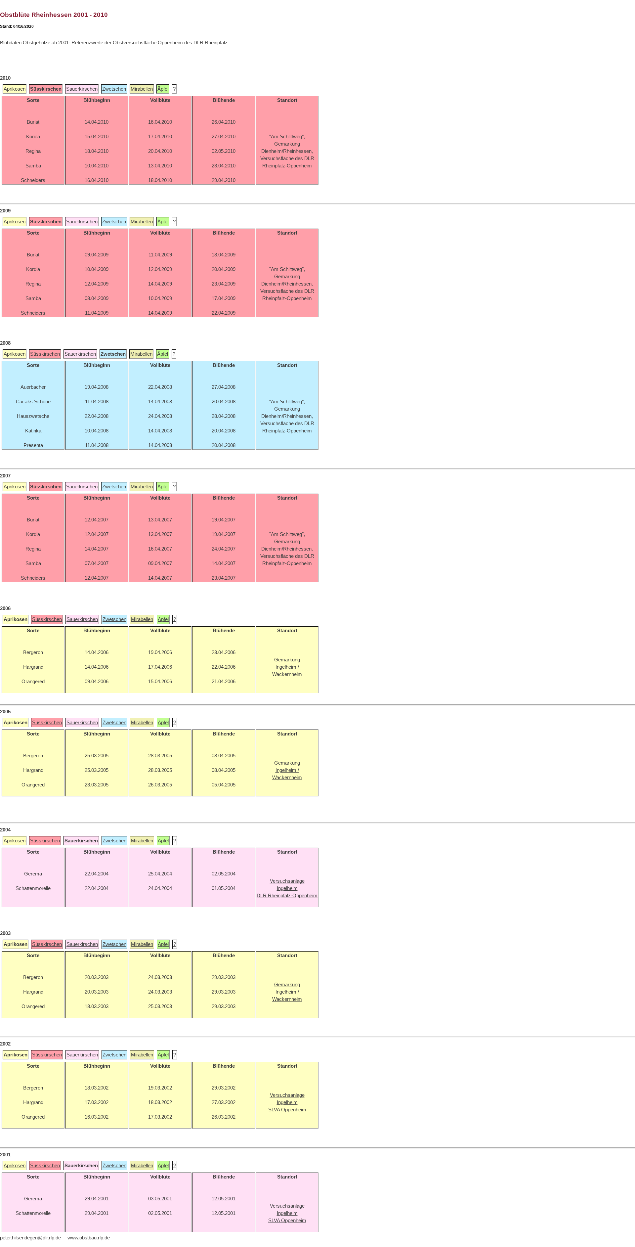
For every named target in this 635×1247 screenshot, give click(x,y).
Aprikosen (14, 89)
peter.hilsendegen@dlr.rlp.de (30, 1237)
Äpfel (162, 89)
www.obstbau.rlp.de (88, 1237)
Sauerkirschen (82, 89)
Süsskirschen (45, 354)
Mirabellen (142, 89)
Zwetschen (114, 89)
